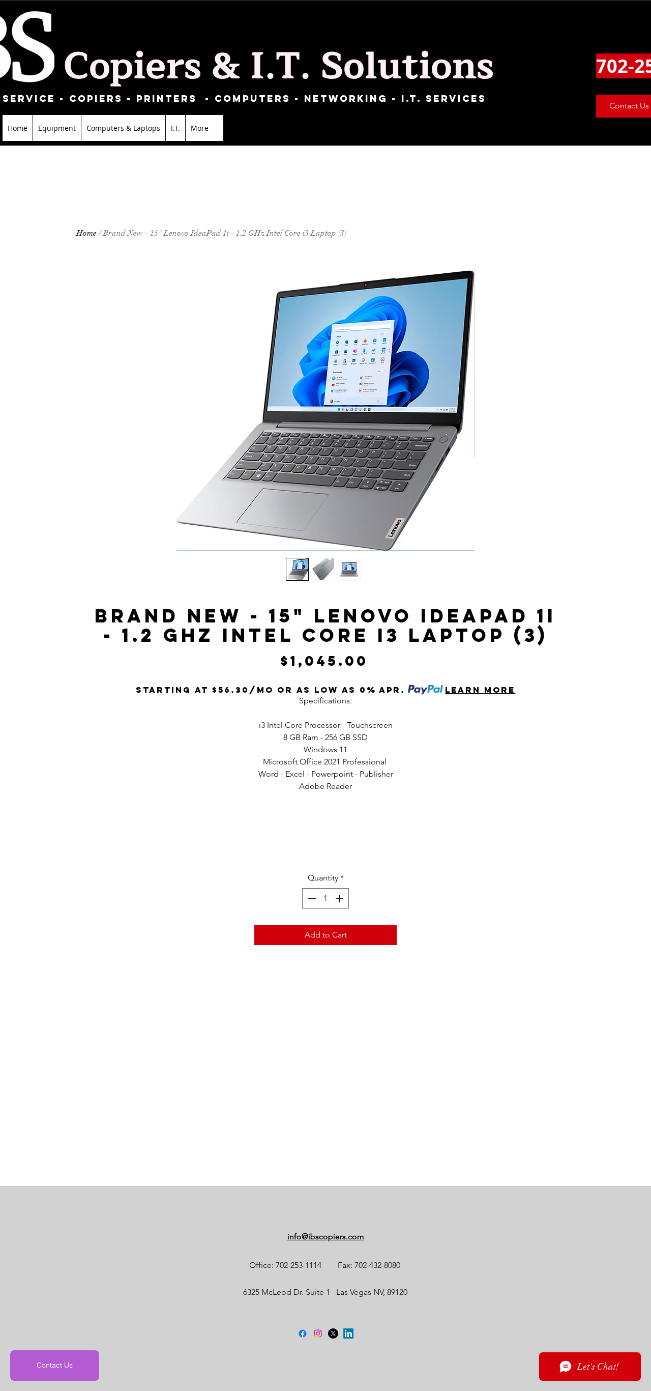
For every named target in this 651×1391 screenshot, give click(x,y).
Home (86, 233)
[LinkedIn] (348, 1333)
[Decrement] (311, 898)
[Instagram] (318, 1333)
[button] (57, 128)
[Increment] (340, 898)
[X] (333, 1333)
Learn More (480, 690)
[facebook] (303, 1333)
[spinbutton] (325, 898)
